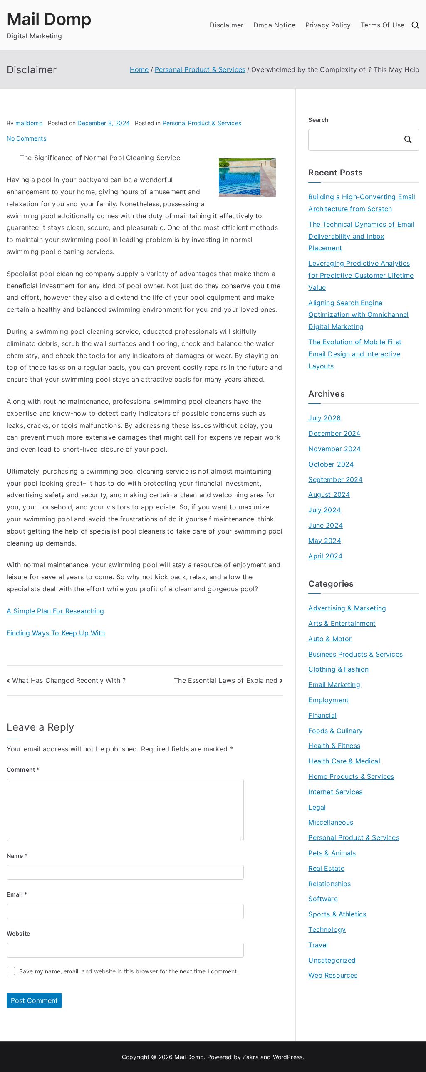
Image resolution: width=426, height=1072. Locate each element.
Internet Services (335, 792)
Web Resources (332, 975)
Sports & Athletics (337, 914)
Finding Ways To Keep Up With (56, 633)
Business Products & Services (355, 654)
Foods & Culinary (335, 730)
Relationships (329, 883)
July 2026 (324, 418)
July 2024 (324, 510)
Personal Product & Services (202, 122)
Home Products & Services (351, 776)
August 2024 (329, 494)
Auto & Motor (330, 639)
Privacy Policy (328, 25)
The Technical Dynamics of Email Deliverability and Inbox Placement (361, 236)
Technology (327, 929)
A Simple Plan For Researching (55, 611)
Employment (328, 700)
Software (322, 898)
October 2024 (331, 464)
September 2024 (335, 479)
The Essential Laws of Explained (225, 680)
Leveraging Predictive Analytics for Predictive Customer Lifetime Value (361, 275)
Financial (322, 715)
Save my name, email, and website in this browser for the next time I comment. (128, 971)
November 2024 (334, 449)
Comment (23, 769)
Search (318, 119)
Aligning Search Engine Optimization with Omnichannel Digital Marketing (358, 315)
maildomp (28, 122)
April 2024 (325, 556)
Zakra (251, 1056)
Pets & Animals (332, 853)
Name (17, 855)
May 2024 (324, 540)
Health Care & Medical (344, 761)
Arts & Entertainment (342, 623)
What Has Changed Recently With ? (69, 680)
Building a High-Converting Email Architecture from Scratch (361, 203)
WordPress (287, 1056)
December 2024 (334, 433)
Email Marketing (334, 684)
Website (18, 933)
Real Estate (326, 868)
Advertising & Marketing (347, 608)
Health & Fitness (334, 745)
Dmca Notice (274, 25)
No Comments (26, 138)
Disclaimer (226, 25)
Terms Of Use (382, 25)
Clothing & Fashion (338, 669)
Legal (317, 807)
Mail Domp (49, 19)
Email (17, 894)
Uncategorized (332, 960)
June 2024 (325, 525)
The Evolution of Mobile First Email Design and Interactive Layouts (354, 354)
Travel (318, 945)
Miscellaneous (330, 822)
